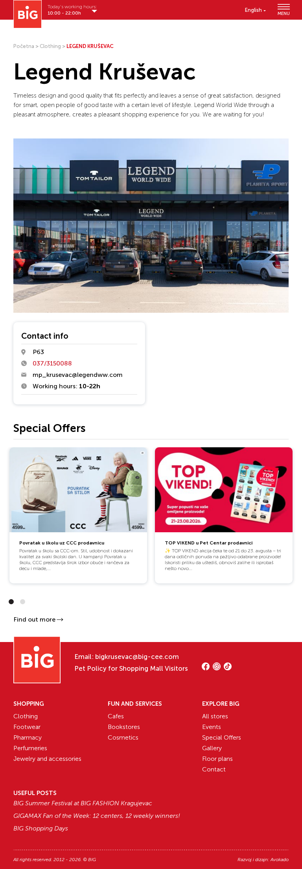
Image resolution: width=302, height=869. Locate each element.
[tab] (11, 601)
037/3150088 (52, 363)
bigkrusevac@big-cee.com (137, 657)
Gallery (212, 748)
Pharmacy (27, 737)
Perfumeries (30, 748)
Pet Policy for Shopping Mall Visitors (131, 668)
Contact (214, 769)
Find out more (34, 619)
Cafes (116, 716)
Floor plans (217, 758)
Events (211, 727)
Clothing (50, 46)
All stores (215, 716)
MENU (283, 13)
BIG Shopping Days (40, 828)
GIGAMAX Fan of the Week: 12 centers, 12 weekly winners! (96, 816)
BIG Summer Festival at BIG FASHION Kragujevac (82, 803)
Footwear (27, 727)
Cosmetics (123, 737)
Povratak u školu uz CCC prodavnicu (61, 543)
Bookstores (124, 727)
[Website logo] (27, 14)
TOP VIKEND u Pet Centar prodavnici (208, 543)
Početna (23, 46)
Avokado (280, 859)
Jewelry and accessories (47, 758)
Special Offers (221, 737)
